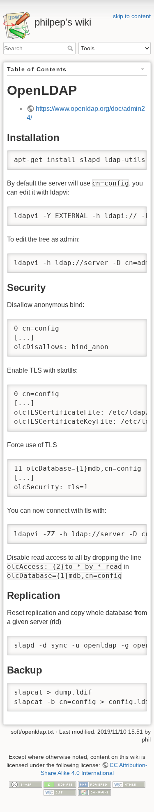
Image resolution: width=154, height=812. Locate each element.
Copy (133, 158)
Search (71, 48)
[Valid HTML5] (129, 784)
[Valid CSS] (60, 792)
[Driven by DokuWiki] (94, 792)
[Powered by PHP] (94, 784)
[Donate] (60, 784)
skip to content (132, 16)
